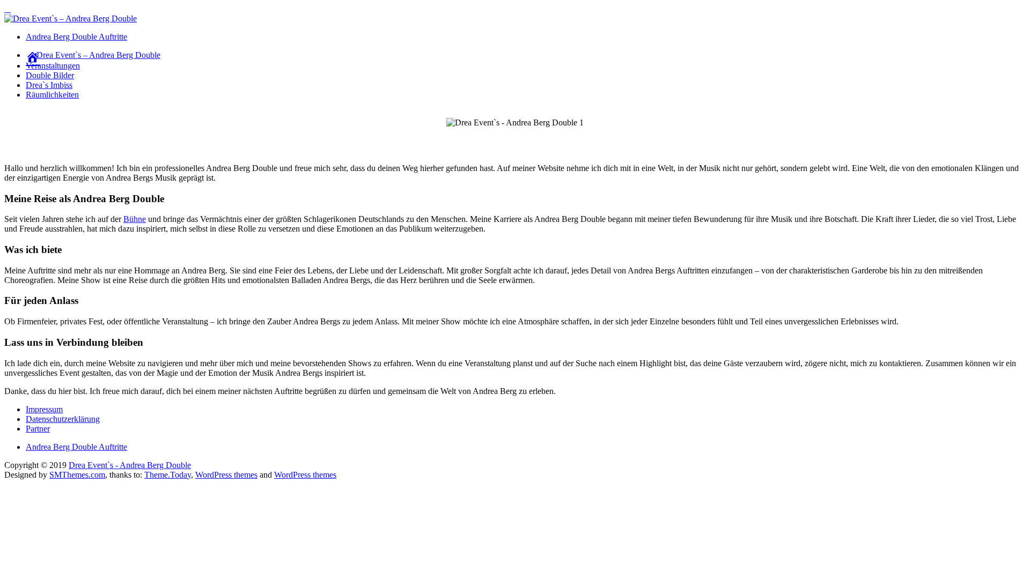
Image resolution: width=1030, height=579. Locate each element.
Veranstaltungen (53, 65)
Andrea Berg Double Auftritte (76, 36)
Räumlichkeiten (52, 94)
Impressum (44, 409)
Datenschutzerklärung (63, 419)
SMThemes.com (77, 474)
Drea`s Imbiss (49, 85)
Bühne (134, 219)
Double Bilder (50, 75)
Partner (38, 428)
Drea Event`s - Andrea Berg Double (130, 465)
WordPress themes (226, 474)
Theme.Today (167, 474)
